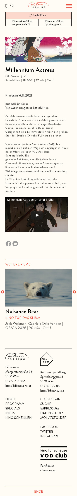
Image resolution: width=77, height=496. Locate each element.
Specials (12, 408)
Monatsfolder (53, 417)
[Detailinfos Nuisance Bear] (38, 288)
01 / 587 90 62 (15, 380)
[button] (69, 6)
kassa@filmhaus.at (52, 390)
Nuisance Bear (21, 311)
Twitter (46, 431)
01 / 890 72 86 (50, 385)
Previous (2, 292)
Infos (10, 413)
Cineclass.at (47, 470)
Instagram (49, 436)
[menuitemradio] (21, 22)
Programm (15, 403)
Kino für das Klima (22, 317)
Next (74, 292)
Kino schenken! (19, 417)
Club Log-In (50, 399)
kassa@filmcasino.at (18, 385)
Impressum (49, 408)
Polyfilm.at (47, 465)
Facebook (49, 426)
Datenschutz (51, 413)
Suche (45, 403)
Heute (10, 399)
